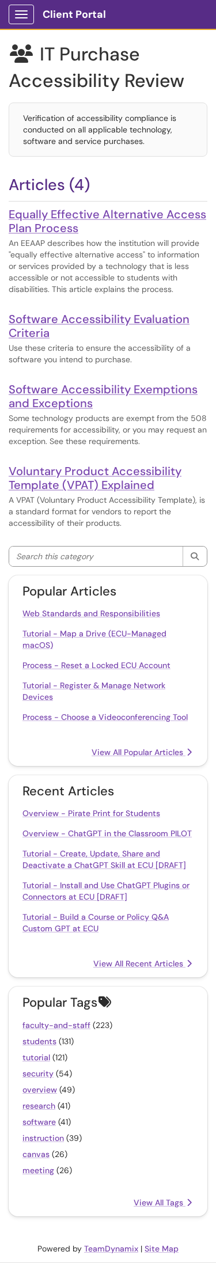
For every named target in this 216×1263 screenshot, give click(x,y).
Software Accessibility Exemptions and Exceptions (103, 396)
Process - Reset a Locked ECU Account (96, 665)
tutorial (36, 1057)
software (39, 1122)
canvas (36, 1154)
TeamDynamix (111, 1248)
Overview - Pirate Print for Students (91, 813)
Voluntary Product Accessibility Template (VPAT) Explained (95, 478)
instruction (43, 1138)
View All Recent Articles (139, 963)
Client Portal (74, 14)
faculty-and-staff (56, 1025)
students (39, 1041)
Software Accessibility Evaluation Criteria (99, 326)
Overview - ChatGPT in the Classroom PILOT (107, 833)
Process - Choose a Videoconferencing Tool (105, 717)
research (38, 1106)
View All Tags (159, 1202)
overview (39, 1089)
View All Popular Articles (138, 752)
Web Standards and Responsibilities (91, 613)
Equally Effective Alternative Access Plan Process (107, 221)
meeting (38, 1170)
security (38, 1073)
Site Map (162, 1248)
